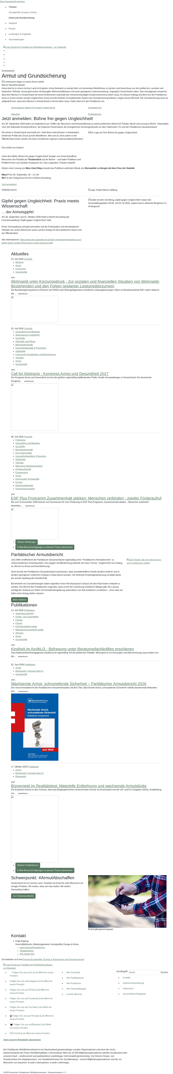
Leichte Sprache (74, 994)
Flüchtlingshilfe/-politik (26, 626)
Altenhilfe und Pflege (25, 341)
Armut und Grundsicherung (71, 959)
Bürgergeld (20, 776)
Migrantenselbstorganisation (29, 466)
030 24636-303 (27, 954)
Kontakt (126, 977)
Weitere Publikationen (27, 865)
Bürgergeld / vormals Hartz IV (29, 671)
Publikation (29, 610)
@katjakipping (27, 951)
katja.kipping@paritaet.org (32, 947)
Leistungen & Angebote (20, 34)
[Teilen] (7, 62)
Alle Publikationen (75, 978)
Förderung (20, 440)
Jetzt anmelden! (9, 184)
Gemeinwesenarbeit (25, 489)
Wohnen (19, 262)
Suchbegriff (121, 971)
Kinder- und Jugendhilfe (26, 617)
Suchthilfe (20, 338)
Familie (19, 620)
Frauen (18, 623)
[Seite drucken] (7, 59)
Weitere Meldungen (26, 542)
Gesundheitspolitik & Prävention (30, 348)
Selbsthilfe (20, 351)
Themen (13, 7)
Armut (18, 265)
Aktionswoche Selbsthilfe (27, 335)
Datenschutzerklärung (133, 983)
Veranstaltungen (16, 39)
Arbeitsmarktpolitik (24, 485)
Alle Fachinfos (73, 972)
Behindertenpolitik (24, 345)
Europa (18, 482)
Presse (12, 28)
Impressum (128, 988)
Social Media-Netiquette (134, 994)
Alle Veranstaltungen (76, 989)
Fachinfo (28, 259)
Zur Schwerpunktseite (23, 896)
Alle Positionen (73, 983)
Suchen (164, 972)
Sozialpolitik (21, 272)
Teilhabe (19, 358)
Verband (13, 23)
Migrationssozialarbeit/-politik (29, 630)
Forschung (20, 269)
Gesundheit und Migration (27, 332)
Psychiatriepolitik (23, 453)
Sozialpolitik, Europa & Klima (23, 12)
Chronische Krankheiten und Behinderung (35, 354)
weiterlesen (23, 294)
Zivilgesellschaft (23, 469)
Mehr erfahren (19, 600)
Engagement (21, 472)
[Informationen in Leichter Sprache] (9, 55)
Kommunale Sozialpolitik (27, 479)
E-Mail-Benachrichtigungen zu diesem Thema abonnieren (45, 547)
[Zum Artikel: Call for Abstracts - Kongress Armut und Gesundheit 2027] (34, 407)
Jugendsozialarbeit (24, 613)
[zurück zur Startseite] (34, 47)
